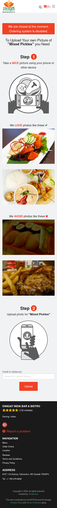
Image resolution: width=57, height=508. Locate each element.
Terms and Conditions (12, 458)
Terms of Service (34, 502)
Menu (4, 442)
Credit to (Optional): (12, 371)
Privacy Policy (8, 462)
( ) (48, 6)
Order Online (8, 446)
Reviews (6, 454)
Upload (28, 386)
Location (6, 450)
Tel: (12, 478)
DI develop (33, 494)
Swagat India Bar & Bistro (21, 406)
